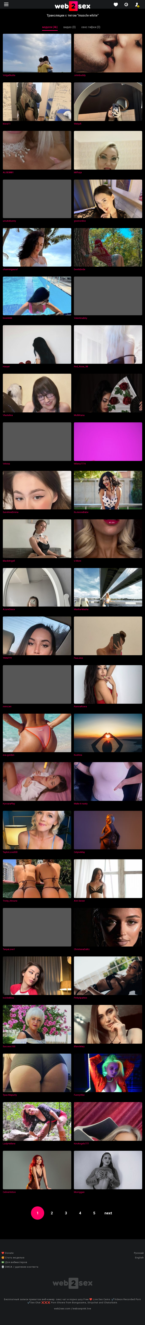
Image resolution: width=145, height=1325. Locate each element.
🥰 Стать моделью (13, 1257)
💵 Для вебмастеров (14, 1262)
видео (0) (69, 27)
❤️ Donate (7, 1253)
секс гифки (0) (90, 27)
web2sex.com (62, 1308)
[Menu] (7, 4)
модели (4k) (50, 27)
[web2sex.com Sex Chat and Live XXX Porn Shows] (72, 6)
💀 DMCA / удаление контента (19, 1266)
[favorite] (115, 4)
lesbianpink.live (81, 1308)
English (139, 1257)
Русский (139, 1253)
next (108, 1213)
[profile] (137, 4)
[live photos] (126, 4)
